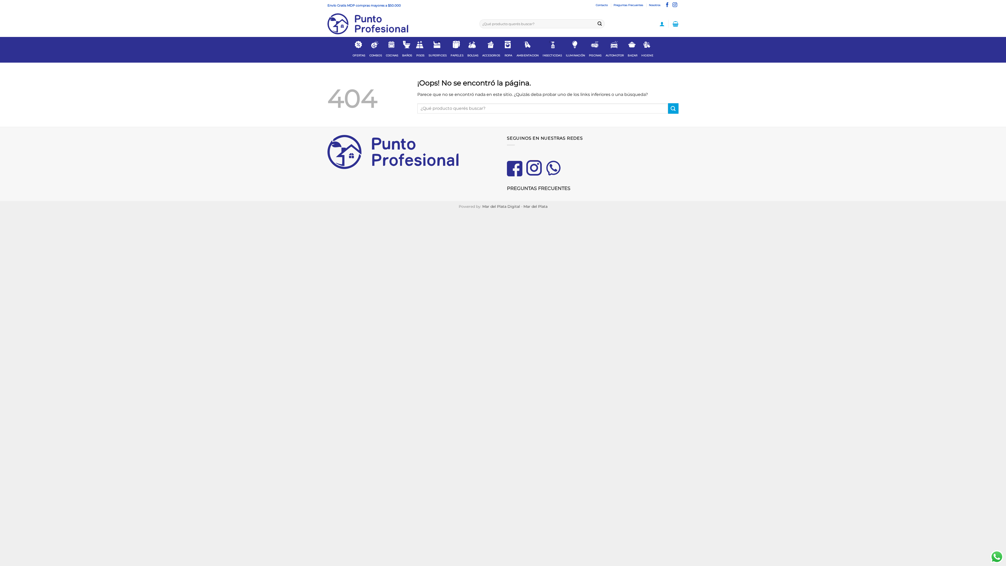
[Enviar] (599, 23)
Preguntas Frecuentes (628, 5)
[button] (662, 24)
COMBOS (375, 55)
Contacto (602, 5)
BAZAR (632, 55)
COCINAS (392, 55)
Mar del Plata (535, 206)
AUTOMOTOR (615, 55)
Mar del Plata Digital (501, 206)
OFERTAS (359, 55)
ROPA (508, 55)
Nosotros (654, 5)
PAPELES (457, 55)
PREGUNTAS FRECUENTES (538, 188)
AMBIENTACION (528, 55)
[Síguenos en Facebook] (667, 5)
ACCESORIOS (491, 55)
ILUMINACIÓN (575, 55)
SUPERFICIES (438, 55)
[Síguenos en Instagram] (675, 5)
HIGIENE (647, 55)
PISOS (420, 55)
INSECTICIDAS (552, 55)
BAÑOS (407, 55)
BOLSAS (472, 55)
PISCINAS (595, 55)
